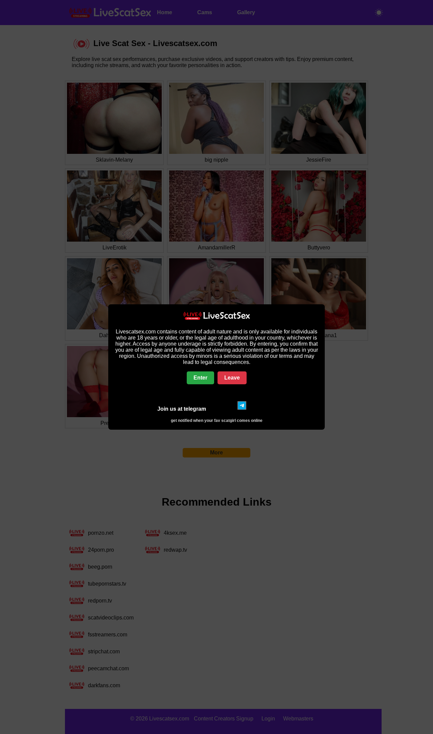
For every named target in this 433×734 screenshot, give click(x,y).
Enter (200, 378)
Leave (232, 378)
